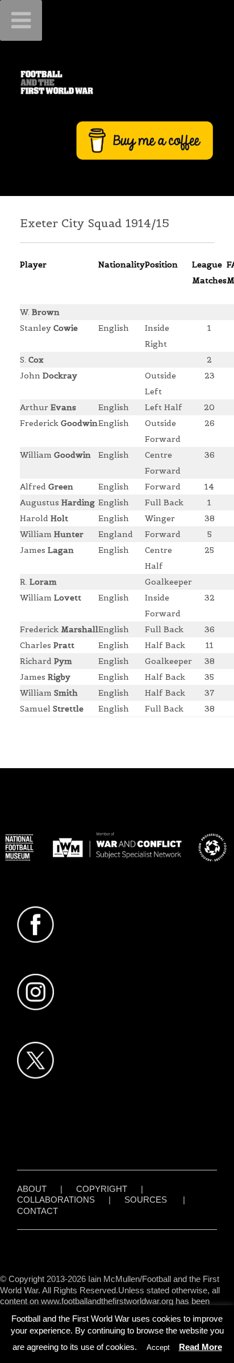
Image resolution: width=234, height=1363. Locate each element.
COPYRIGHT (101, 1189)
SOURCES (145, 1199)
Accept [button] (158, 1347)
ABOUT (32, 1189)
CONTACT (37, 1211)
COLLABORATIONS (56, 1199)
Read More (200, 1347)
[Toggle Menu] (21, 20)
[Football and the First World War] (117, 82)
